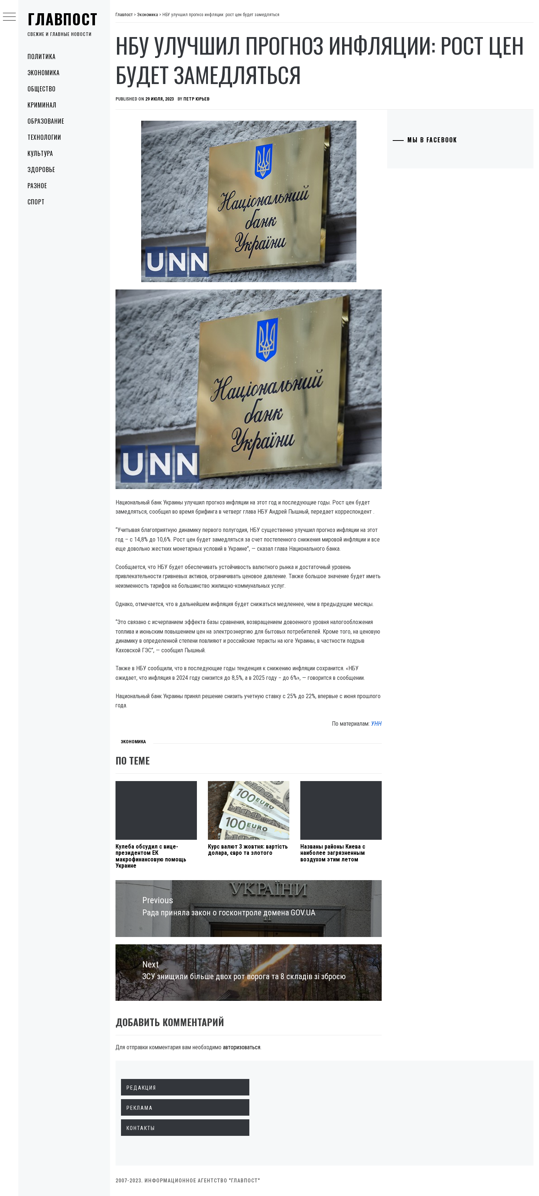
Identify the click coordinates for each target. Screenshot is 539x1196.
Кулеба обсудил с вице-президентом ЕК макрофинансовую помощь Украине (150, 856)
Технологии (44, 137)
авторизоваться (241, 1047)
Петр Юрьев (196, 99)
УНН (376, 723)
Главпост (62, 19)
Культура (40, 153)
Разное (37, 185)
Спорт (36, 201)
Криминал (41, 105)
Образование (45, 121)
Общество (41, 88)
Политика (41, 56)
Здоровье (41, 169)
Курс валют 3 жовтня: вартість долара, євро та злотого (248, 850)
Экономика (43, 72)
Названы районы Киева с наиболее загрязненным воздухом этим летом (332, 853)
